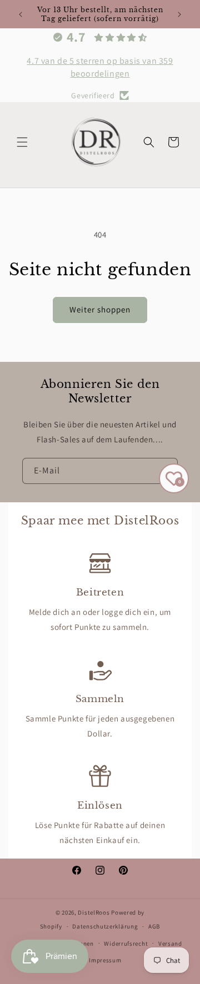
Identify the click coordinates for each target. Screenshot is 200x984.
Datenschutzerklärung (105, 926)
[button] (22, 142)
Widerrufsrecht (126, 943)
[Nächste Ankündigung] (179, 14)
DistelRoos (93, 912)
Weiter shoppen (100, 309)
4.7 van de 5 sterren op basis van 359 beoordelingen (100, 67)
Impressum (105, 960)
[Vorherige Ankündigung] (20, 14)
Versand (170, 943)
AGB (154, 926)
